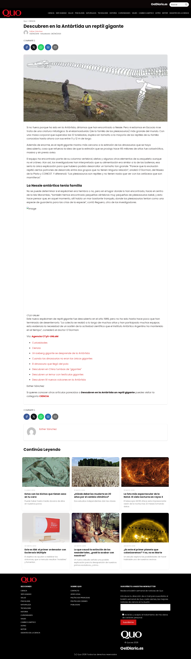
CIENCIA (51, 13)
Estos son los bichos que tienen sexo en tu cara (45, 495)
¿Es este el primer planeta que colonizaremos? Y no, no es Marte (143, 551)
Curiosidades (39, 342)
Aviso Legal (76, 594)
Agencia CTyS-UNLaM (45, 336)
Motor (165, 13)
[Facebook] (27, 47)
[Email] (55, 47)
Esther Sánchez (35, 31)
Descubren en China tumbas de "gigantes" (57, 369)
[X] (34, 47)
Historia (113, 13)
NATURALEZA (91, 13)
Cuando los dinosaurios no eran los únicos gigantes (62, 358)
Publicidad (75, 605)
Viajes (134, 13)
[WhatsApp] (41, 47)
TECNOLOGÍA (103, 13)
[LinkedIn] (48, 47)
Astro (158, 13)
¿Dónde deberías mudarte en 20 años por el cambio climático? (92, 495)
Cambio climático (146, 13)
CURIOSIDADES (124, 13)
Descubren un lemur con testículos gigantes (57, 374)
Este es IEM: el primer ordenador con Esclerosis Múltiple (45, 551)
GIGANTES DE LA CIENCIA (179, 13)
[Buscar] (186, 4)
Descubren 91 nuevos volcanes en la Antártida (59, 379)
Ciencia (36, 348)
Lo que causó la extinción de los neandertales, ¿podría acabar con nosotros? (94, 552)
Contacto (75, 591)
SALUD (70, 13)
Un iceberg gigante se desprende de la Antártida (61, 353)
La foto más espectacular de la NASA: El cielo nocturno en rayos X (143, 495)
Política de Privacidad (80, 598)
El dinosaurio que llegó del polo (50, 363)
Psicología (79, 13)
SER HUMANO (61, 13)
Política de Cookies (79, 601)
